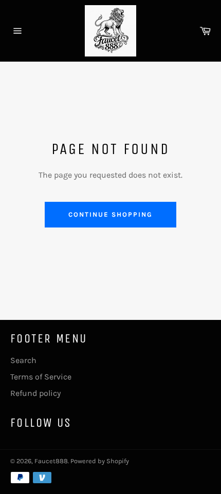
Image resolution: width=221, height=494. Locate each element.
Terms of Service (40, 377)
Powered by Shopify (99, 461)
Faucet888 (51, 461)
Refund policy (35, 393)
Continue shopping (110, 214)
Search (23, 360)
